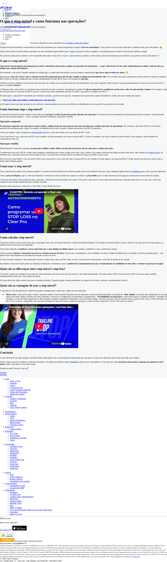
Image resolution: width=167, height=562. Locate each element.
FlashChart (14, 464)
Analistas (13, 383)
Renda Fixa (9, 427)
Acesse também (11, 483)
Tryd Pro (13, 462)
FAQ (12, 475)
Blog (7, 18)
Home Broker (37, 132)
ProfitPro (13, 455)
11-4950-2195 (15, 494)
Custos (12, 385)
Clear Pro (13, 449)
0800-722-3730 (16, 514)
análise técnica (154, 152)
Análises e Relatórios (18, 399)
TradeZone (14, 468)
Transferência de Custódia (20, 481)
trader (72, 51)
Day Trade (14, 433)
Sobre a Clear (15, 381)
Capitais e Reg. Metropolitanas (21, 497)
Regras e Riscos (16, 479)
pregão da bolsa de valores (77, 43)
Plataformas (14, 451)
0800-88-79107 (16, 503)
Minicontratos (15, 423)
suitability (74, 362)
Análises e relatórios (12, 14)
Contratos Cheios (16, 425)
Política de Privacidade (18, 392)
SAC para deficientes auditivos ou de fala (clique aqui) (31, 510)
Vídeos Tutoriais (16, 477)
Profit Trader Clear (17, 460)
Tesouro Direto (15, 429)
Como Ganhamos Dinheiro (20, 390)
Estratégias (9, 431)
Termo (12, 440)
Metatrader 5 (15, 453)
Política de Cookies (17, 394)
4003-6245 (14, 499)
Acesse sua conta (11, 22)
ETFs (12, 418)
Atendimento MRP (17, 488)
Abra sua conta (24, 22)
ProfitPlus (13, 457)
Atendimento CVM (17, 486)
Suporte (8, 473)
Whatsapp (13, 492)
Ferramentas (9, 444)
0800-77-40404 (16, 508)
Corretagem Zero (16, 388)
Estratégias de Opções (18, 438)
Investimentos (10, 412)
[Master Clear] (6, 10)
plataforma (137, 171)
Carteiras (8, 16)
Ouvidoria (14, 512)
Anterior (3, 372)
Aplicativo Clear (16, 446)
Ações (12, 416)
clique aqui (136, 556)
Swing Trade (15, 436)
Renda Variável (11, 414)
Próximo (3, 375)
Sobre (7, 379)
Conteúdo (8, 396)
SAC (12, 505)
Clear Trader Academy (18, 407)
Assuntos (13, 401)
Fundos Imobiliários (17, 420)
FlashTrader (14, 466)
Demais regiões (16, 501)
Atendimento (10, 490)
